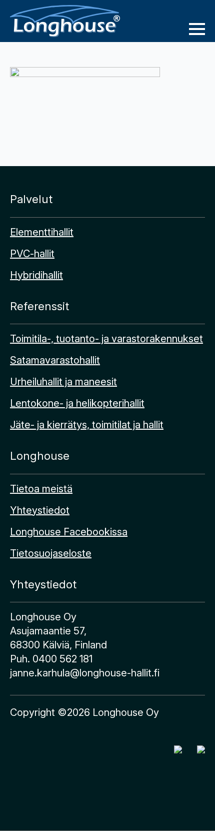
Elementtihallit (42, 232)
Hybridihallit (36, 275)
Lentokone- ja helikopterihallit (77, 403)
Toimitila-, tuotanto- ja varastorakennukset (106, 339)
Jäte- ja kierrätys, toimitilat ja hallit (87, 425)
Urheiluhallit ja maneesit (63, 382)
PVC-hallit (32, 254)
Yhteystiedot (40, 510)
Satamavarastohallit (55, 360)
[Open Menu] (197, 29)
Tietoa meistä (41, 489)
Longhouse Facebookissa (69, 532)
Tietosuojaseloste (51, 553)
